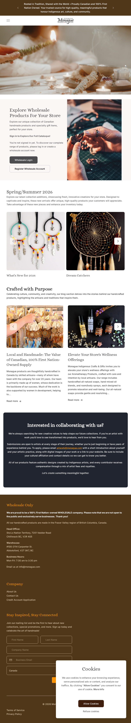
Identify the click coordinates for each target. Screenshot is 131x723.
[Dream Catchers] (95, 241)
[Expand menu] (8, 20)
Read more (13, 401)
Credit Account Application (21, 599)
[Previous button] (18, 7)
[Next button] (113, 7)
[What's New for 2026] (36, 241)
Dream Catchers (78, 275)
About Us (11, 591)
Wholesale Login (23, 160)
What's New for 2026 (21, 275)
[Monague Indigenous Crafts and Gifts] (65, 20)
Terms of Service (15, 710)
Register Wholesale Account (30, 168)
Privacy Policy (14, 714)
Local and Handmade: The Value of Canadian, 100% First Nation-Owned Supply (34, 359)
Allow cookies (91, 703)
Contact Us (12, 595)
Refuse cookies (91, 711)
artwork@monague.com (69, 448)
